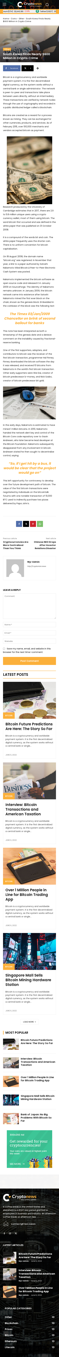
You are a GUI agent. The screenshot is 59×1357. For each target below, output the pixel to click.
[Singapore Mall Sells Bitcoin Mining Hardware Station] (29, 951)
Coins (14, 18)
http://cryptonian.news (36, 566)
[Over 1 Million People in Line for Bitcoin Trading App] (29, 866)
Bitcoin (8, 715)
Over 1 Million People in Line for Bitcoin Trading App (26, 894)
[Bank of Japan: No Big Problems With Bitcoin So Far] (11, 1118)
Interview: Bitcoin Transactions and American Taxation (23, 809)
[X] (26, 524)
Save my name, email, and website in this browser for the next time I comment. (27, 650)
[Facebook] (19, 524)
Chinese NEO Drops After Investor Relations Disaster (45, 545)
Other (21, 18)
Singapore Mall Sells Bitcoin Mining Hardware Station (28, 980)
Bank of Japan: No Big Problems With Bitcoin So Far (36, 1118)
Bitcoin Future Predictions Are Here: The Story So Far (29, 726)
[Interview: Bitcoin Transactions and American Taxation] (29, 780)
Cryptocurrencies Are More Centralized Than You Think (15, 545)
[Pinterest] (33, 524)
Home (6, 18)
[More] (37, 68)
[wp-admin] (15, 568)
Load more (28, 1022)
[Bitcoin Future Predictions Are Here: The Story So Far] (29, 700)
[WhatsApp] (40, 524)
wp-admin (33, 561)
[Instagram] (10, 1233)
